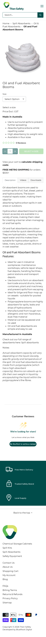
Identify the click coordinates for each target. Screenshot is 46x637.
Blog (5, 579)
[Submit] (40, 15)
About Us (8, 567)
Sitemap (7, 602)
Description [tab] (10, 180)
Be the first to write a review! (23, 444)
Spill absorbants (30, 342)
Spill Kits (7, 548)
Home (6, 23)
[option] (23, 57)
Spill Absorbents (21, 23)
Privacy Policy (10, 598)
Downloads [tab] (36, 180)
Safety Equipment (12, 556)
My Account (9, 575)
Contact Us (8, 562)
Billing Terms (10, 590)
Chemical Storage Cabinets (17, 543)
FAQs (5, 586)
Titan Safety (25, 627)
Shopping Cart (10, 571)
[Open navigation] (42, 6)
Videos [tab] (23, 180)
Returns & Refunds (12, 594)
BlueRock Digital (24, 629)
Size (4, 94)
